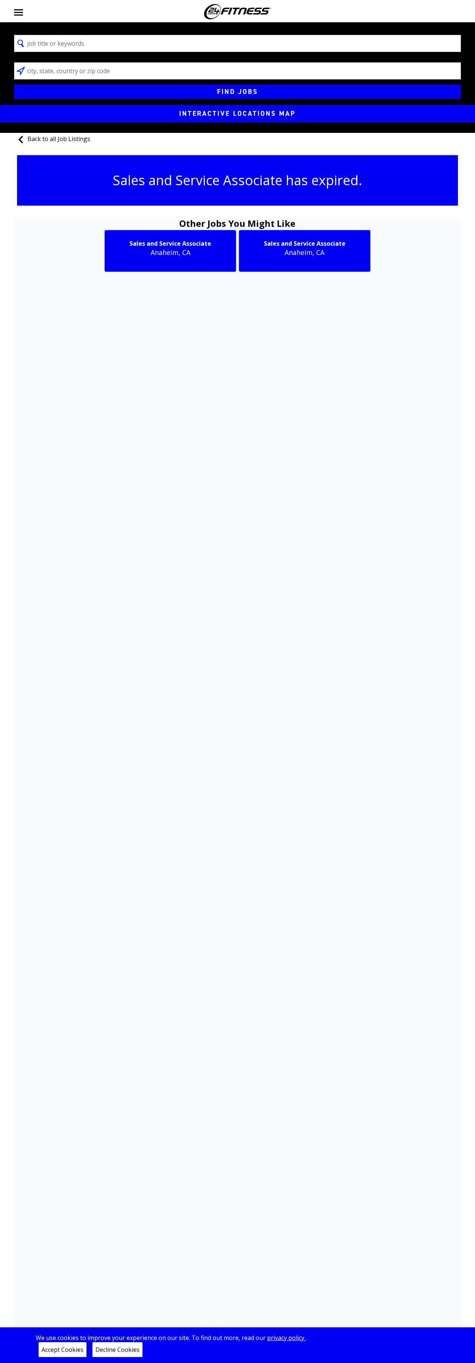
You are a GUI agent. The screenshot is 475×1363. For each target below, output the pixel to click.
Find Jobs (237, 91)
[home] (237, 11)
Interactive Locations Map (237, 113)
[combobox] (237, 43)
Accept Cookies (62, 1350)
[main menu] (18, 12)
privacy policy (286, 1338)
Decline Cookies (117, 1350)
